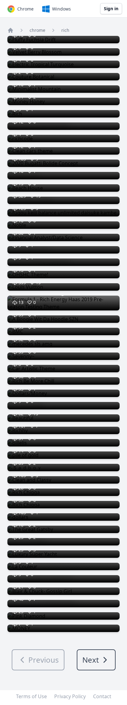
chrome (37, 30)
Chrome (25, 9)
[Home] (10, 30)
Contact (102, 696)
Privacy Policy (70, 696)
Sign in (111, 8)
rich (65, 30)
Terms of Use (31, 696)
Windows (61, 9)
